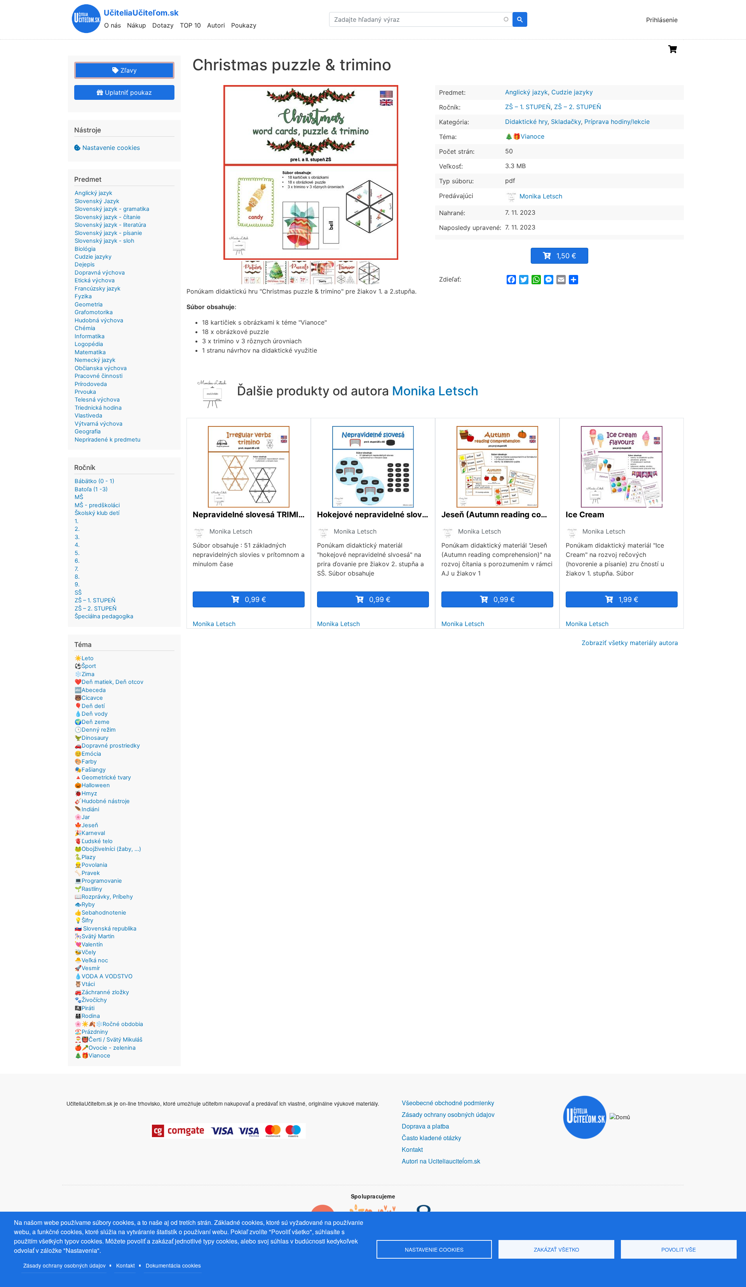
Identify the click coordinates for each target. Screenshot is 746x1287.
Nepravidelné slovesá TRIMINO (249, 514)
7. (76, 568)
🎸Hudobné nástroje (102, 801)
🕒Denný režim (95, 729)
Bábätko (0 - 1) (94, 481)
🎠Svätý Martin (95, 936)
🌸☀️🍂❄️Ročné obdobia (109, 1024)
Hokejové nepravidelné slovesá (373, 514)
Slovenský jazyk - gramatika (112, 208)
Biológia (85, 248)
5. (77, 553)
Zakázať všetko (556, 1249)
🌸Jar (82, 817)
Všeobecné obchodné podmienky (448, 1102)
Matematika (90, 352)
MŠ (79, 497)
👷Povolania (91, 864)
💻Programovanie (98, 880)
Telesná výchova (97, 399)
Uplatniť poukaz (127, 92)
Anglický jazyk (526, 92)
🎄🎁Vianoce (524, 136)
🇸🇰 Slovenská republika (105, 928)
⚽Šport (85, 666)
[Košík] (672, 49)
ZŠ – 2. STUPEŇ (577, 107)
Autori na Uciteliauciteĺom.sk (441, 1161)
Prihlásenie (662, 20)
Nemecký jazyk (95, 360)
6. (77, 560)
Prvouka (85, 391)
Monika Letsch (540, 196)
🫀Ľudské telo (94, 841)
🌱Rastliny (88, 888)
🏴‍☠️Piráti (84, 1008)
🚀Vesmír (87, 968)
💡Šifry (84, 920)
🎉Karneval (90, 833)
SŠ (78, 592)
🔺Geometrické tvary (103, 777)
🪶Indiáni (87, 809)
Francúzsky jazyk (97, 288)
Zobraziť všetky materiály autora (630, 643)
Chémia (85, 328)
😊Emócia (88, 753)
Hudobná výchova (99, 320)
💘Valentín (89, 944)
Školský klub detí (97, 513)
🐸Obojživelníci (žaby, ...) (108, 848)
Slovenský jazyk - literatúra (110, 224)
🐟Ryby (85, 904)
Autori (216, 25)
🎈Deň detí (90, 706)
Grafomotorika (94, 312)
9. (77, 584)
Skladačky (566, 121)
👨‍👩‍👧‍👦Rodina (87, 1015)
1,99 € (628, 599)
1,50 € (566, 256)
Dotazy (163, 25)
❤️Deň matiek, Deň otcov (109, 681)
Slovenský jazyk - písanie (108, 233)
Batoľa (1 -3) (91, 489)
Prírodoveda (91, 384)
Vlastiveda (88, 415)
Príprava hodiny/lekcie (617, 121)
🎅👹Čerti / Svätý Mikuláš (109, 1039)
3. (77, 537)
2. (77, 528)
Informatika (90, 336)
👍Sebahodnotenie (100, 912)
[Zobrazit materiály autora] (199, 532)
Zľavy (128, 70)
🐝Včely (85, 952)
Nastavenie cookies (111, 147)
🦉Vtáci (85, 984)
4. (77, 544)
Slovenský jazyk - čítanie (108, 217)
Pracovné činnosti (98, 375)
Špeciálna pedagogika (104, 616)
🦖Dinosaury (91, 737)
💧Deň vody (91, 713)
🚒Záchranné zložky (102, 992)
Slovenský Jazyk (97, 201)
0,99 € (255, 599)
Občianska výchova (101, 368)
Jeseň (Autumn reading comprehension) (497, 514)
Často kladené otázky (431, 1137)
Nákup (136, 25)
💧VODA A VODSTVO (103, 976)
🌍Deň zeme (92, 721)
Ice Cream (585, 514)
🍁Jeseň (86, 825)
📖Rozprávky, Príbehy (104, 896)
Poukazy (243, 25)
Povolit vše (678, 1249)
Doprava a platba (425, 1126)
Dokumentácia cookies (173, 1265)
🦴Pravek (87, 873)
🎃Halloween (92, 785)
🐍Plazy (85, 857)
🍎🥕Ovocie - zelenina (105, 1047)
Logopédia (89, 344)
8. (77, 576)
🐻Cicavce (89, 697)
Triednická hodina (98, 407)
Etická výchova (95, 280)
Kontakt (125, 1265)
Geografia (88, 431)
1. (76, 521)
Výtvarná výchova (98, 423)
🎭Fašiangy (90, 769)
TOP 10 (190, 25)
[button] (310, 172)
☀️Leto (84, 658)
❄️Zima (84, 674)
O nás (112, 25)
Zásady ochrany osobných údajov (64, 1265)
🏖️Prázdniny (91, 1031)
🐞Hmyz (86, 793)
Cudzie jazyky (572, 92)
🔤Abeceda (90, 690)
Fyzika (83, 296)
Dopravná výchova (100, 272)
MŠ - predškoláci (97, 505)
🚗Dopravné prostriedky (107, 745)
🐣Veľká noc (91, 960)
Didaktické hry (526, 121)
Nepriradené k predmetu (107, 439)
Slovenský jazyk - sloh (104, 240)
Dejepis (85, 264)
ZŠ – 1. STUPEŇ (528, 107)
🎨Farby (86, 761)
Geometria (89, 304)
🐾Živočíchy (91, 1000)
